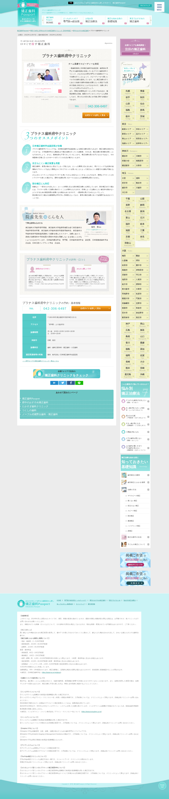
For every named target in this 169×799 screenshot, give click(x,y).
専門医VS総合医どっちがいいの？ (75, 600)
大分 (142, 363)
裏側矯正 (131, 521)
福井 (128, 225)
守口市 (139, 275)
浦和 (138, 178)
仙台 (142, 105)
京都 (128, 238)
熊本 (128, 369)
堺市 (138, 260)
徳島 (128, 350)
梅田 (124, 256)
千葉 (128, 200)
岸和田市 (139, 270)
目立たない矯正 (133, 506)
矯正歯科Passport (31, 398)
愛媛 (142, 344)
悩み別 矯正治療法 (130, 600)
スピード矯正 (132, 511)
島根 (128, 337)
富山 (128, 219)
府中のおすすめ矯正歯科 (35, 402)
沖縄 (142, 375)
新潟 (142, 212)
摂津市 (139, 284)
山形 (127, 105)
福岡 (128, 356)
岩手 (128, 98)
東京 (127, 124)
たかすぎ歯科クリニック (35, 406)
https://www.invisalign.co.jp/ (91, 712)
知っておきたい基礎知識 (65, 604)
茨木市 (125, 313)
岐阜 (142, 225)
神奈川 (129, 151)
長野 (127, 206)
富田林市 (125, 317)
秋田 (142, 98)
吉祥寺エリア (141, 143)
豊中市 (139, 265)
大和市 (139, 166)
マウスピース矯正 (134, 496)
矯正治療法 (91, 20)
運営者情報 (91, 604)
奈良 (142, 238)
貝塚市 (125, 275)
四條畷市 (125, 303)
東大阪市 (125, 289)
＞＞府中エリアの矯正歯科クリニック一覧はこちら (40, 361)
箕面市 (125, 308)
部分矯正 (131, 516)
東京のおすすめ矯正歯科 (98, 600)
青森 (142, 92)
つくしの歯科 (29, 410)
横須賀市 (125, 166)
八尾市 (139, 279)
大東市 (139, 289)
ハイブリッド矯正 (134, 526)
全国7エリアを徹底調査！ (135, 47)
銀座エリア (126, 129)
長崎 (128, 363)
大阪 (127, 250)
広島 (127, 331)
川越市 (139, 188)
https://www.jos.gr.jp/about (51, 672)
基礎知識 (114, 20)
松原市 (139, 294)
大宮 (124, 178)
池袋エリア (126, 143)
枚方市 (125, 284)
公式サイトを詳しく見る (95, 115)
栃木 (127, 117)
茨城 (142, 117)
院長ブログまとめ (114, 600)
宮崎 (142, 369)
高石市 (139, 317)
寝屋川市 (125, 298)
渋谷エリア (140, 129)
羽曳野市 (125, 294)
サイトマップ (80, 604)
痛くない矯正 (132, 501)
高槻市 (125, 270)
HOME (50, 20)
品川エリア (140, 134)
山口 (142, 337)
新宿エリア (126, 134)
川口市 (125, 192)
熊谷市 (139, 183)
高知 (142, 350)
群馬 (142, 111)
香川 (128, 344)
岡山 (142, 325)
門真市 (139, 298)
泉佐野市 (139, 313)
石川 (142, 219)
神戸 (128, 325)
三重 (142, 231)
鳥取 (142, 331)
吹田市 (125, 265)
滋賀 (128, 231)
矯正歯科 (137, 20)
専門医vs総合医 (71, 20)
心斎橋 (125, 260)
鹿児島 (128, 375)
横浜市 (125, 156)
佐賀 (142, 356)
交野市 (139, 303)
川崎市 (139, 156)
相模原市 (139, 161)
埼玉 (127, 173)
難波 (138, 256)
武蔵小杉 (125, 161)
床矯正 (130, 531)
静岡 (142, 206)
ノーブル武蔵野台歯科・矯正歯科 (40, 414)
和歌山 (128, 244)
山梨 (142, 200)
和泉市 (139, 308)
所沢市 (125, 183)
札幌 (128, 92)
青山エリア (126, 139)
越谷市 (125, 188)
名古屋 (128, 212)
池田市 (125, 279)
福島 (128, 111)
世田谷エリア (141, 139)
